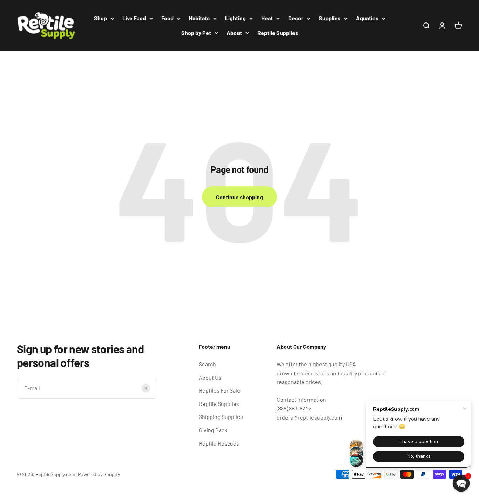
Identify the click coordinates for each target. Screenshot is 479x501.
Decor (295, 18)
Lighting (235, 18)
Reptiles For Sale (219, 390)
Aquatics (367, 18)
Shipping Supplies (221, 416)
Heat (267, 18)
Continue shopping (239, 197)
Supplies (329, 18)
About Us (210, 377)
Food (167, 18)
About (234, 32)
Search (207, 364)
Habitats (199, 18)
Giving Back (213, 430)
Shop (100, 18)
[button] (461, 483)
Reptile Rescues (219, 443)
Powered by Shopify (99, 474)
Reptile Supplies (277, 32)
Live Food (134, 18)
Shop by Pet (196, 32)
